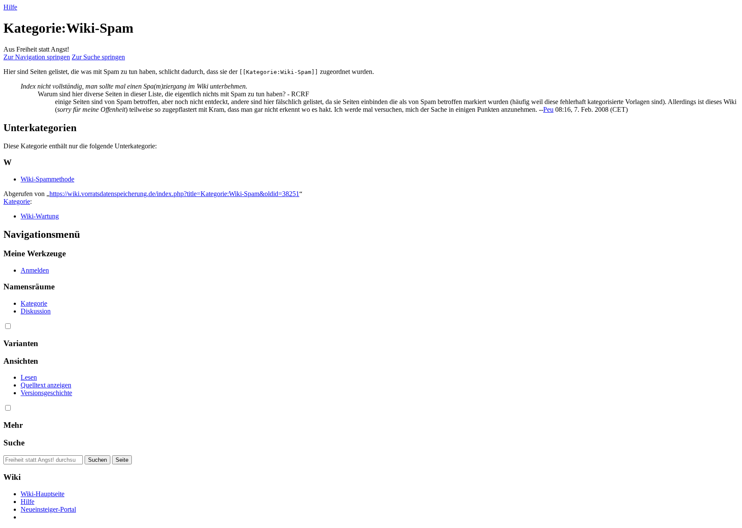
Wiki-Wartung (40, 216)
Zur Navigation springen (36, 57)
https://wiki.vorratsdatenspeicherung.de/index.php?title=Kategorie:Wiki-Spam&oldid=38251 (174, 193)
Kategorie (16, 201)
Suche (13, 442)
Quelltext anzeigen (46, 385)
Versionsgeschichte (46, 392)
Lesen (29, 377)
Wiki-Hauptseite (42, 493)
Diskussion (36, 311)
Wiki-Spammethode (47, 179)
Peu (548, 109)
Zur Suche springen (98, 57)
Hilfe (10, 7)
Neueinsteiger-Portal (48, 509)
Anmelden (35, 270)
